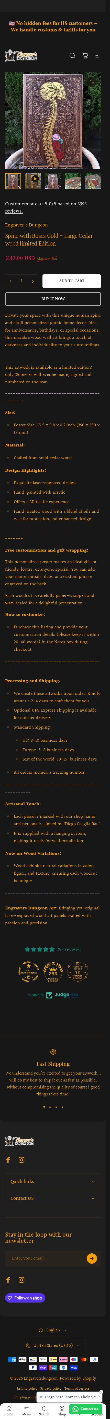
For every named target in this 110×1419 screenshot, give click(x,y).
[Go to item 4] (73, 181)
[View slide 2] (50, 1107)
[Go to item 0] (13, 181)
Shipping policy (25, 1397)
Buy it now (53, 298)
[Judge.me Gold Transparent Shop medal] (28, 971)
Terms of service (77, 1389)
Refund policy (27, 1389)
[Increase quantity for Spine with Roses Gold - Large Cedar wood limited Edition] (32, 281)
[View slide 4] (62, 1107)
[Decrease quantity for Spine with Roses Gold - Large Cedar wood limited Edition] (10, 281)
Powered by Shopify (78, 1378)
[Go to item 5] (93, 181)
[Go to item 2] (33, 181)
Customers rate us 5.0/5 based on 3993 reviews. (46, 207)
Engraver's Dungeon (26, 225)
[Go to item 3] (53, 181)
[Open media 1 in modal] (92, 82)
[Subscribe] (92, 1258)
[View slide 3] (56, 1107)
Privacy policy (50, 1389)
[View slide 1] (44, 1107)
